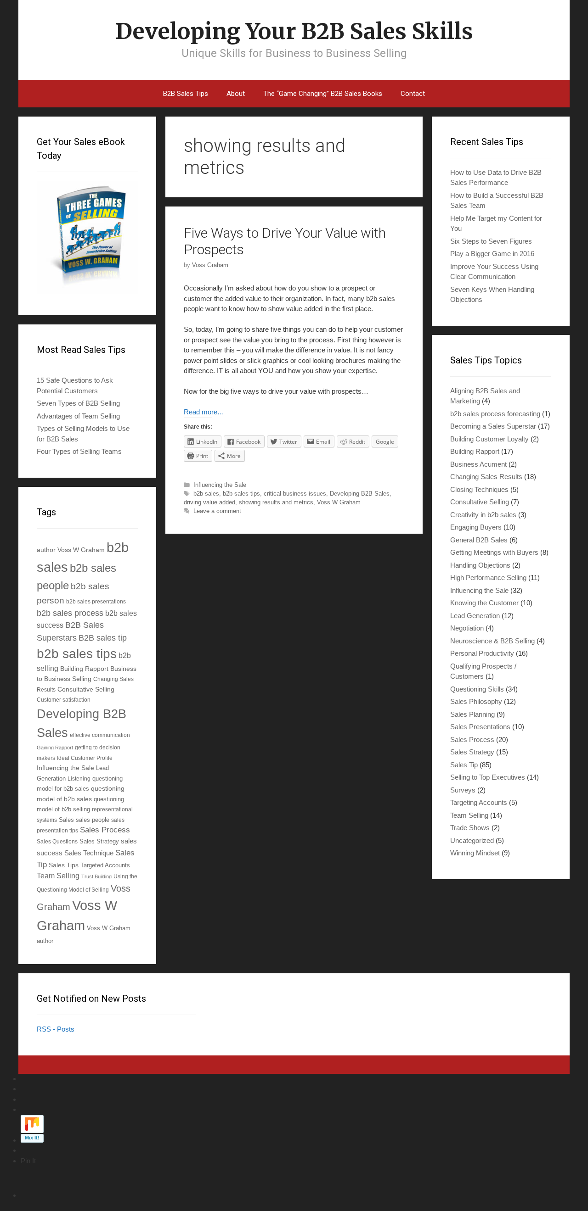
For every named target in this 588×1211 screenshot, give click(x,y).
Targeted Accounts (105, 865)
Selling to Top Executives (487, 777)
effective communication (100, 735)
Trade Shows (470, 828)
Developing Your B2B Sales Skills (294, 31)
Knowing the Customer (484, 603)
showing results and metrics (276, 502)
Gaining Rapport (55, 747)
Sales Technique (88, 853)
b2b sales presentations (96, 601)
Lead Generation (475, 615)
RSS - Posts (55, 1029)
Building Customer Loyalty (489, 439)
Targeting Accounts (478, 802)
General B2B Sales (479, 540)
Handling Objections (480, 565)
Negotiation (467, 628)
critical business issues (295, 493)
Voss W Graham (339, 502)
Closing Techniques (479, 489)
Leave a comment (217, 511)
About (235, 93)
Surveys (462, 790)
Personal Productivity (482, 653)
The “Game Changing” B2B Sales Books (322, 93)
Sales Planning (472, 714)
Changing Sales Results (486, 476)
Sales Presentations (480, 727)
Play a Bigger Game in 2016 (492, 253)
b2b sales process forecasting (495, 414)
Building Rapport (84, 668)
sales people (92, 820)
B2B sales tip (103, 637)
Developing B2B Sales (360, 493)
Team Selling (58, 876)
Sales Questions (57, 841)
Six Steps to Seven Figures (491, 241)
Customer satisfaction (63, 700)
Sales (66, 820)
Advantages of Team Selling (78, 416)
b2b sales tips (241, 493)
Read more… (204, 412)
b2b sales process (70, 613)
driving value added (209, 502)
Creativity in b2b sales (483, 515)
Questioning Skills (477, 689)
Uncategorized (472, 840)
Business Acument (478, 464)
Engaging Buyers (476, 527)
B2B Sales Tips (185, 93)
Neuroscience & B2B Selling (492, 641)
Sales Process (105, 830)
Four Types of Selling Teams (79, 451)
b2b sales (206, 493)
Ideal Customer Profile (85, 758)
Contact (413, 93)
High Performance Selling (488, 577)
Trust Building (96, 876)
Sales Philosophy (476, 701)
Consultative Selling (85, 689)
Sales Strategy (99, 841)
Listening (79, 778)
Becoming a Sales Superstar (493, 426)
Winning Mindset (475, 853)
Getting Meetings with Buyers (494, 552)
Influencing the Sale (219, 484)
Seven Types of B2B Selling (78, 403)
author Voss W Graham (71, 549)
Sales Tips (64, 865)
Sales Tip (464, 765)
